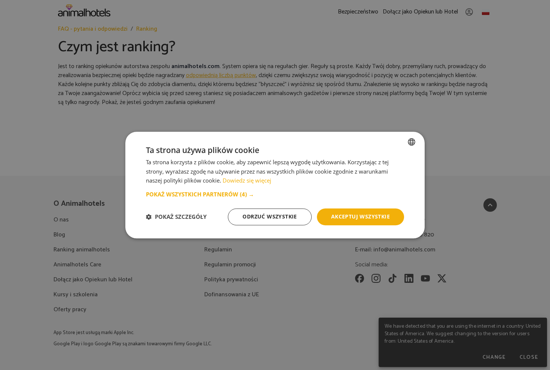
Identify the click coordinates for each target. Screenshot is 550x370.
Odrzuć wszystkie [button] (269, 216)
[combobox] (411, 142)
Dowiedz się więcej (247, 180)
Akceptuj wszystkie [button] (360, 216)
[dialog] (275, 185)
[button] (275, 194)
